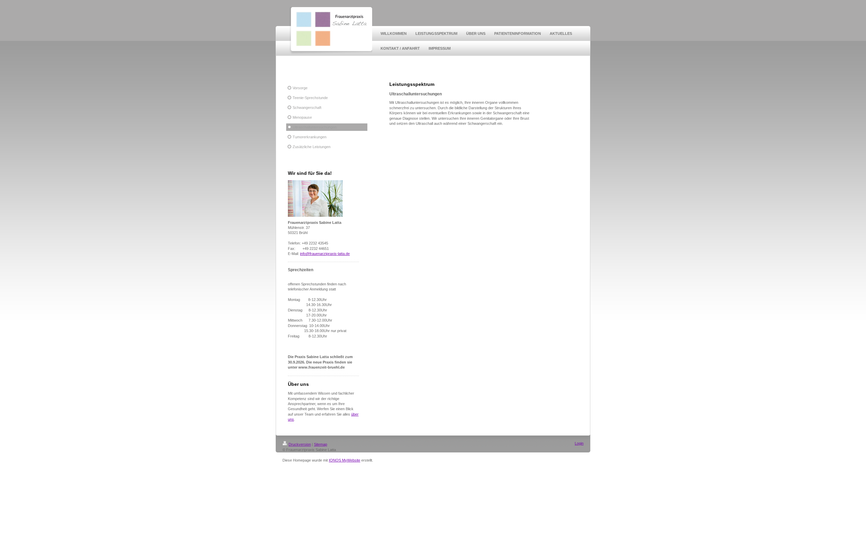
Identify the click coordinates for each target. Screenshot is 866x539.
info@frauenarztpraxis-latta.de (325, 254)
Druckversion (300, 444)
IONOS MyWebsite (344, 460)
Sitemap (320, 444)
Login (579, 443)
